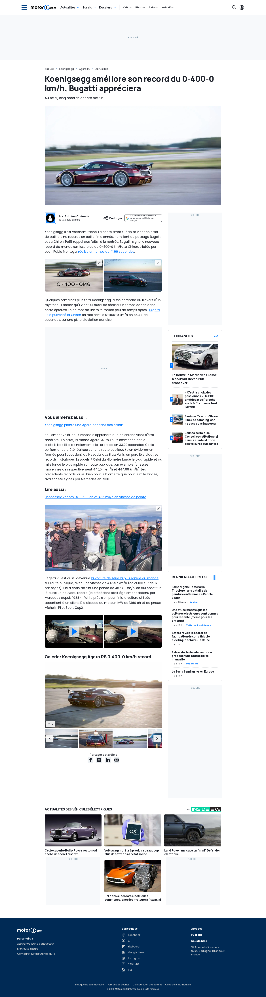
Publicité (196, 934)
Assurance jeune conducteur (35, 943)
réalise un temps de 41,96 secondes (106, 251)
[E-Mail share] (116, 760)
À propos (196, 928)
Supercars (192, 663)
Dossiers (105, 7)
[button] (49, 738)
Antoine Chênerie (76, 216)
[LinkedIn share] (108, 760)
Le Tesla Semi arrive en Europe (193, 671)
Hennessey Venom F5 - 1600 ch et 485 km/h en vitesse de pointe (95, 497)
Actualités (67, 7)
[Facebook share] (90, 760)
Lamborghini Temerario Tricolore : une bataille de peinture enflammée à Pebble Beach (192, 592)
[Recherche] (234, 7)
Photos (140, 7)
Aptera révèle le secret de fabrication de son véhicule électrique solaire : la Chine (191, 636)
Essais (87, 7)
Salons (153, 7)
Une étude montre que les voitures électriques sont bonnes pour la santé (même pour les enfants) (195, 615)
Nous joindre (199, 941)
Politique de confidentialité (89, 984)
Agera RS (84, 68)
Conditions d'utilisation (178, 984)
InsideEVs (167, 7)
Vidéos (127, 7)
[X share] (99, 760)
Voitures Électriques (198, 625)
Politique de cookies (118, 984)
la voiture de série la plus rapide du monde (125, 578)
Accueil (49, 68)
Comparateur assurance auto (36, 953)
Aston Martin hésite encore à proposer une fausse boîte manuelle (192, 655)
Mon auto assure (27, 948)
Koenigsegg (66, 68)
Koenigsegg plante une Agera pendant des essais (84, 425)
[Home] (43, 7)
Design (193, 602)
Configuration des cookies (147, 984)
